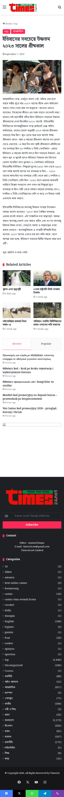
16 (6, 567)
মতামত (8, 737)
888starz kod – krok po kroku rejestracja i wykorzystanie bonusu (28, 370)
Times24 (54, 773)
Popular (46, 344)
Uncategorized (14, 665)
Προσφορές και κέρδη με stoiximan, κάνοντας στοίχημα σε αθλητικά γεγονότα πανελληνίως (28, 357)
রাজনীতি (9, 742)
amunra (9, 578)
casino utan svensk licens (20, 600)
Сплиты (9, 671)
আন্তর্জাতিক (18, 31)
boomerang (12, 589)
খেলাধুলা (9, 698)
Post (7, 638)
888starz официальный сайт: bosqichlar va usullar (28, 384)
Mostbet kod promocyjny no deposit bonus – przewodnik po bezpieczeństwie (30, 397)
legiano (9, 627)
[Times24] (23, 7)
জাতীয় (8, 704)
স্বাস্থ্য (7, 759)
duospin (10, 616)
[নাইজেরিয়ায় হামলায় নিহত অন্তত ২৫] (17, 310)
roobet (9, 643)
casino (9, 594)
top (16, 24)
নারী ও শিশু (10, 709)
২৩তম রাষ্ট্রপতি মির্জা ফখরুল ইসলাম (46, 291)
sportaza (10, 654)
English (9, 621)
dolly (8, 610)
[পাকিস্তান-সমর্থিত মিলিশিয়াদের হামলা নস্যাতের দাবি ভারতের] (47, 310)
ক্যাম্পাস (8, 693)
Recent (17, 344)
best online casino (16, 583)
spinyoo (9, 649)
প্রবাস (7, 715)
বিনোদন (8, 726)
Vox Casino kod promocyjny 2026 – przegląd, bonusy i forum (30, 410)
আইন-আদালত (11, 682)
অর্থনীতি (8, 676)
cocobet (9, 605)
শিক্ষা (7, 753)
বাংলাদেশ (9, 720)
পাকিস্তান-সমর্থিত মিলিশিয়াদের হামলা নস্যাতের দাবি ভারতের (47, 323)
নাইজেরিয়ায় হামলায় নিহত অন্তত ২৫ (14, 323)
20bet (8, 572)
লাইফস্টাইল (10, 748)
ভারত (7, 731)
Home (8, 24)
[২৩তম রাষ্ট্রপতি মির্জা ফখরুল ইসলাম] (47, 278)
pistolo (9, 632)
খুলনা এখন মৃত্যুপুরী (12, 289)
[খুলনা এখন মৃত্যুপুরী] (17, 278)
